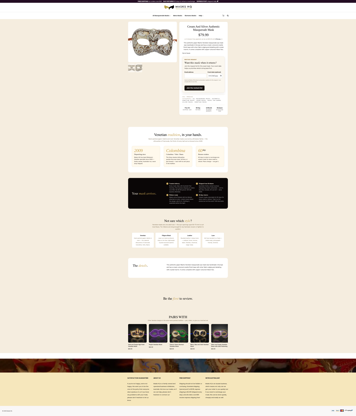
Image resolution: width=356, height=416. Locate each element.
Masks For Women (214, 100)
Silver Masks (187, 102)
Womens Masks (190, 16)
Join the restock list (194, 88)
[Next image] (174, 42)
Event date (214, 72)
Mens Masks (177, 16)
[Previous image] (130, 42)
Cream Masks (201, 100)
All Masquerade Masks (201, 98)
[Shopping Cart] (223, 15)
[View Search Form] (227, 15)
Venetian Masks (201, 102)
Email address (188, 72)
